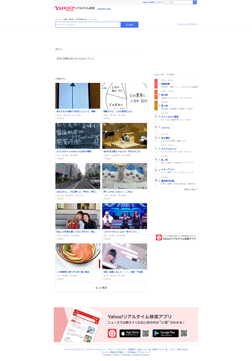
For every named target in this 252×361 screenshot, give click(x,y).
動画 (71, 19)
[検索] (195, 2)
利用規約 (131, 349)
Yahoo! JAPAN (148, 2)
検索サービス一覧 (160, 349)
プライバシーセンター (116, 349)
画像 (65, 19)
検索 (131, 24)
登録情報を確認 (104, 9)
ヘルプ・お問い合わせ (178, 349)
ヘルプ (159, 2)
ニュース (93, 19)
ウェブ (58, 19)
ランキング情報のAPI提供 (112, 352)
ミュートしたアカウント (187, 24)
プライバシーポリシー (95, 349)
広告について (142, 349)
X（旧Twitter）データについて (138, 352)
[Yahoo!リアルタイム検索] (75, 7)
